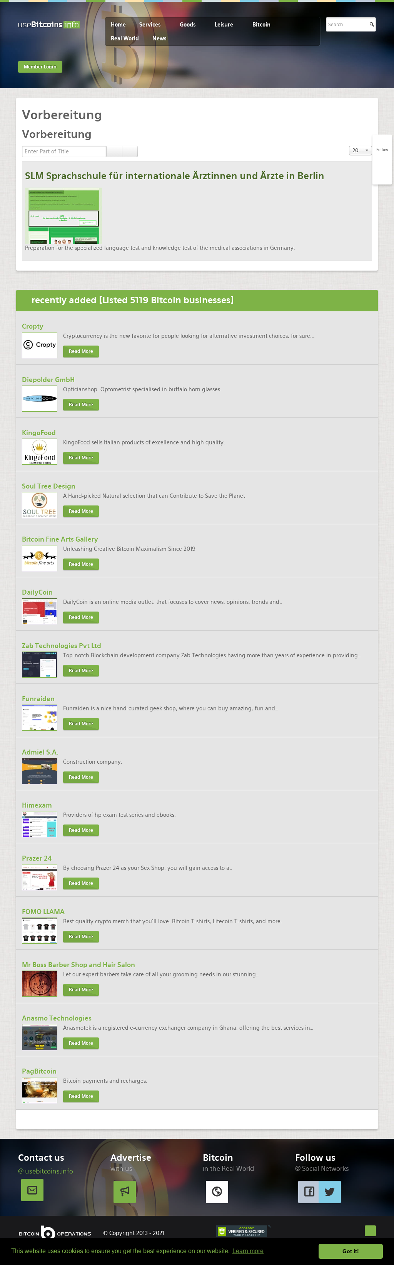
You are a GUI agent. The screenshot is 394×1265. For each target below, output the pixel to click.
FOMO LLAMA (43, 912)
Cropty (32, 326)
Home (118, 25)
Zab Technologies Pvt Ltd (61, 646)
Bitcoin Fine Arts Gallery (60, 539)
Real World (125, 38)
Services (149, 25)
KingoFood (39, 433)
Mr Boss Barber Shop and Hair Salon (78, 965)
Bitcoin (261, 25)
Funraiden (38, 699)
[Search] (114, 151)
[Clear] (130, 151)
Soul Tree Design (48, 486)
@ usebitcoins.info (45, 1171)
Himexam (37, 805)
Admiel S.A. (40, 752)
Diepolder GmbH (48, 380)
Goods (187, 25)
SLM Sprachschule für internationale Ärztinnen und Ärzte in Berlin (174, 175)
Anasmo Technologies (57, 1018)
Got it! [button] (350, 1251)
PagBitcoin (39, 1071)
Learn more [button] (248, 1251)
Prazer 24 (37, 858)
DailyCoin (37, 592)
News (159, 38)
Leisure (224, 25)
